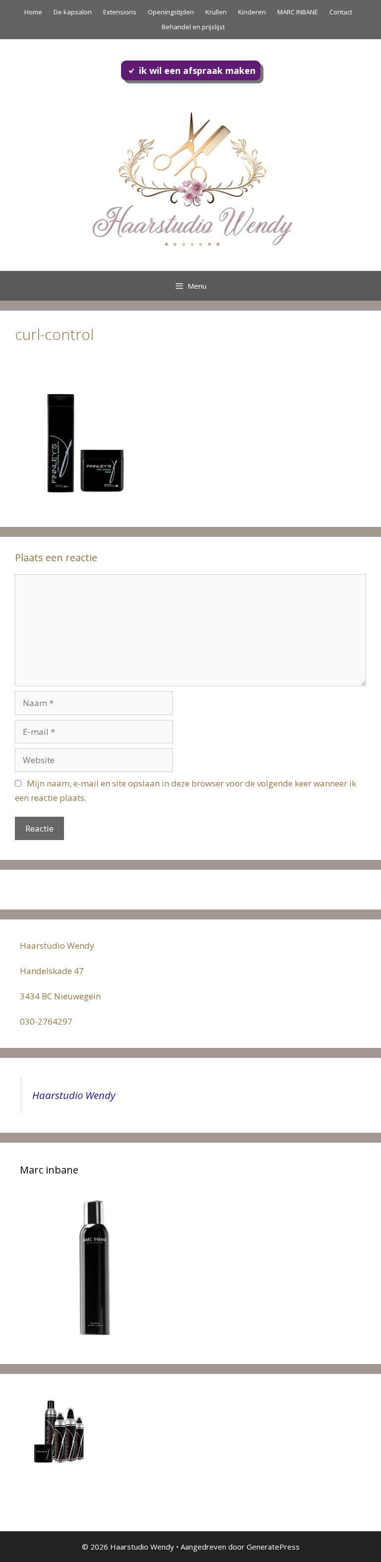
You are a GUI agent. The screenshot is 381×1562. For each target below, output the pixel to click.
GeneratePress (273, 1547)
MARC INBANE (297, 11)
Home (33, 11)
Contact (340, 11)
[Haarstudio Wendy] (190, 177)
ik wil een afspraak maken (197, 70)
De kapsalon (73, 11)
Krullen (216, 11)
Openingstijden (171, 11)
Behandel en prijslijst (193, 26)
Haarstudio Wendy (73, 1095)
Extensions (119, 11)
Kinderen (252, 11)
